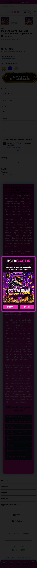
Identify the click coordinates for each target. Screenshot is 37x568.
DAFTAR (10, 307)
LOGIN (27, 307)
